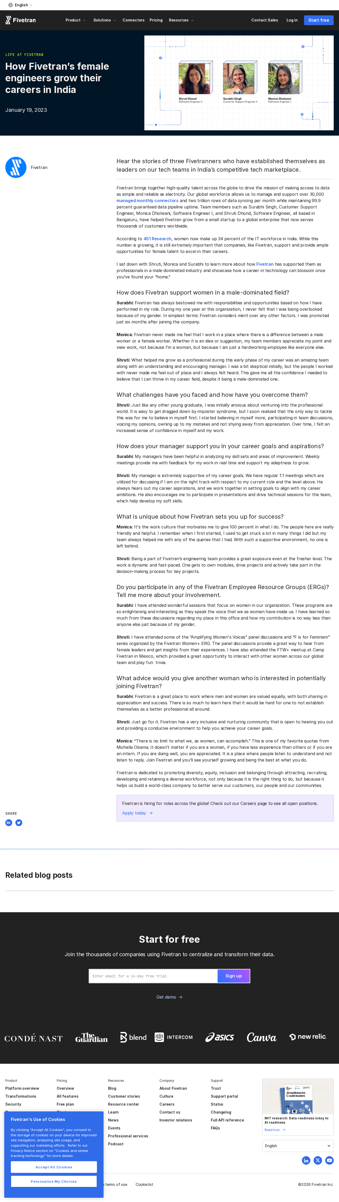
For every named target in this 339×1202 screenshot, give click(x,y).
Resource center (123, 1104)
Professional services (128, 1136)
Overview (65, 1088)
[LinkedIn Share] (8, 823)
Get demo (166, 997)
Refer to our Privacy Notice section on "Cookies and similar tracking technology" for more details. (49, 1150)
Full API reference (227, 1120)
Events (114, 1128)
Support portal (224, 1096)
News (113, 1120)
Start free (319, 20)
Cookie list (144, 1184)
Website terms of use (109, 1184)
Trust (216, 1088)
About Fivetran (173, 1088)
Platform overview (22, 1088)
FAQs (215, 1128)
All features (68, 1096)
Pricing (156, 20)
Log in (292, 20)
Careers (167, 1104)
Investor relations (175, 1120)
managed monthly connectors (148, 200)
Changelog (221, 1112)
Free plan (65, 1104)
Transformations (20, 1096)
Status (217, 1104)
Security (13, 1104)
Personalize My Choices (54, 1181)
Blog (112, 1088)
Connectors (134, 20)
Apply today (134, 813)
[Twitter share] (18, 823)
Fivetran (264, 264)
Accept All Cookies (54, 1167)
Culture (166, 1096)
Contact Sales (264, 20)
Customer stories (124, 1096)
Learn (113, 1112)
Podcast (115, 1144)
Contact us (169, 1112)
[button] (20, 5)
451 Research (158, 238)
